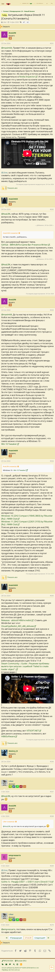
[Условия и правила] (10, 964)
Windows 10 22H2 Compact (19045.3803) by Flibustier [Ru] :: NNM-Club (27, 517)
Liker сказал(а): (9, 821)
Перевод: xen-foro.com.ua (11, 970)
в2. (28, 22)
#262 (52, 209)
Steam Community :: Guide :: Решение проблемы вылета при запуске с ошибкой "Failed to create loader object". (25, 666)
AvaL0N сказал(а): (10, 466)
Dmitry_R (13, 751)
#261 (52, 43)
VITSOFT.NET (32, 730)
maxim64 (13, 199)
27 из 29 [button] (28, 938)
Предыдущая (16, 938)
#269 (52, 866)
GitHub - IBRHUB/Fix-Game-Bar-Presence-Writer (24, 244)
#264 (52, 461)
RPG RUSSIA (8, 961)
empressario (15, 855)
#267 (52, 792)
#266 (52, 761)
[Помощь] (17, 964)
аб (24, 22)
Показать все (12, 188)
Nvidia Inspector (27, 76)
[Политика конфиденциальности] (14, 964)
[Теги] (2, 964)
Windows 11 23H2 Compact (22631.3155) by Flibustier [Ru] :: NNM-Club (27, 523)
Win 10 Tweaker (9, 444)
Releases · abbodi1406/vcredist (16, 620)
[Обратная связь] (6, 964)
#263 (52, 310)
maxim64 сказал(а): (10, 233)
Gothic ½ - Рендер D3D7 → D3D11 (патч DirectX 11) (26, 881)
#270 (52, 925)
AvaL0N (12, 33)
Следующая (40, 938)
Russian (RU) (21, 961)
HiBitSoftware (8, 736)
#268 (52, 816)
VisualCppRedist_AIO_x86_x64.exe (17, 626)
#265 (52, 596)
